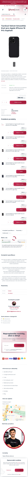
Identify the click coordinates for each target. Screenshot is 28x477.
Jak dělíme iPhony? (8, 371)
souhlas (18, 462)
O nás (5, 377)
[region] (14, 244)
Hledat (13, 14)
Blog (5, 393)
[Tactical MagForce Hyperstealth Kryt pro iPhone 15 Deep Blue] (3, 163)
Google (17, 241)
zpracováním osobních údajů (16, 349)
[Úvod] (14, 10)
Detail (21, 171)
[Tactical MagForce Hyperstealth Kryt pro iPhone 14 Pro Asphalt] (3, 201)
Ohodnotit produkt (5, 70)
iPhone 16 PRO (6, 322)
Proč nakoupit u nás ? (8, 380)
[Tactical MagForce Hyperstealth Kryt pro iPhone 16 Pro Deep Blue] (3, 176)
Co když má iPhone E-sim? (10, 374)
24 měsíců (13, 113)
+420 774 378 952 (10, 5)
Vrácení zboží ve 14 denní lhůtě (11, 385)
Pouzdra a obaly (16, 18)
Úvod (3, 18)
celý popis (3, 80)
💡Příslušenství (8, 18)
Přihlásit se (19, 345)
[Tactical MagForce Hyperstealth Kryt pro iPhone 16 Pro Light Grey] (3, 189)
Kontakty (6, 391)
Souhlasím (19, 470)
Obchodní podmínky (8, 388)
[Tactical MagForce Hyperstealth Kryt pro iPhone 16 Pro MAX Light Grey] (3, 150)
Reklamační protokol (8, 382)
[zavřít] (26, 1)
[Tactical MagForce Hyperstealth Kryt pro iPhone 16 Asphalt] (3, 214)
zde (19, 474)
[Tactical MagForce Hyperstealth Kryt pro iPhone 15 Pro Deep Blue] (3, 137)
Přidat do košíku (18, 102)
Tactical (13, 112)
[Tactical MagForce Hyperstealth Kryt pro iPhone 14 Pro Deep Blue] (3, 124)
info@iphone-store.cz (15, 311)
